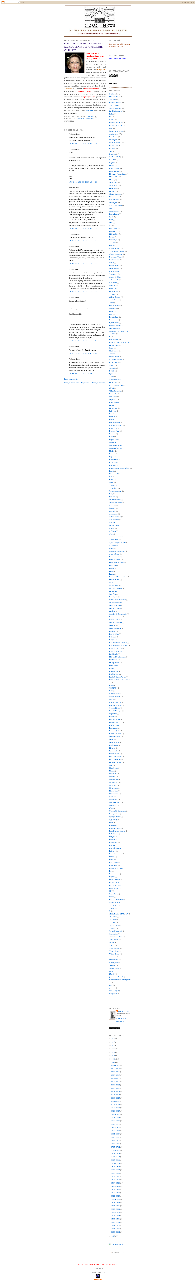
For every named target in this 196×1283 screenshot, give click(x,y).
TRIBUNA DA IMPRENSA (118, 914)
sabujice (111, 365)
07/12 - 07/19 (115, 1144)
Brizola (111, 574)
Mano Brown (113, 768)
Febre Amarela (114, 320)
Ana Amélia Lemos (115, 205)
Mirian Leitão (113, 788)
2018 (113, 1039)
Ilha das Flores (114, 725)
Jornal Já (112, 739)
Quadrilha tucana (114, 248)
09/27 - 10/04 (115, 1108)
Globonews (113, 283)
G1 (110, 225)
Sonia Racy (113, 485)
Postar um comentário (71, 379)
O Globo (112, 160)
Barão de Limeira (114, 560)
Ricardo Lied (113, 474)
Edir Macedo (113, 654)
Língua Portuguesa (115, 762)
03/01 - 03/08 (115, 1206)
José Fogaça (113, 202)
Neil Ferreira (113, 799)
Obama (111, 808)
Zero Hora (112, 99)
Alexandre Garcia (115, 379)
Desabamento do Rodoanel (118, 642)
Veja (110, 151)
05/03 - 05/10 (115, 1176)
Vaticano (112, 942)
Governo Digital (114, 708)
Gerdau (111, 699)
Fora (110, 414)
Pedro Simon (113, 834)
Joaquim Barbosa (114, 736)
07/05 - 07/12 (115, 1147)
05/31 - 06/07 (115, 1163)
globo (111, 128)
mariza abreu (113, 514)
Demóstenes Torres (115, 257)
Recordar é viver (114, 874)
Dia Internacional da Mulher (118, 645)
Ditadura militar (114, 260)
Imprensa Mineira (115, 325)
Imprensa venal (114, 145)
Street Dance (113, 905)
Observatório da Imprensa (117, 811)
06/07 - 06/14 (115, 1160)
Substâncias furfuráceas (116, 251)
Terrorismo (112, 354)
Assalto (111, 548)
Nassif (111, 796)
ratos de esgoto (114, 991)
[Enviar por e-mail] (65, 121)
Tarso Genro (113, 274)
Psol (110, 871)
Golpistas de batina (115, 705)
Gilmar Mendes (114, 200)
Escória (111, 237)
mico (110, 985)
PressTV (112, 859)
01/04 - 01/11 (115, 1232)
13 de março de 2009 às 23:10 (83, 264)
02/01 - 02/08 (115, 1219)
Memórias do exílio (115, 448)
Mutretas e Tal (113, 794)
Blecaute (112, 568)
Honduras (112, 434)
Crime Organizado (115, 628)
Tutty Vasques (113, 939)
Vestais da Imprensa (115, 502)
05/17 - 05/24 (115, 1170)
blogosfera (112, 154)
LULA (111, 180)
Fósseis (111, 685)
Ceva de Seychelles (115, 602)
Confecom (112, 611)
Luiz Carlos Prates (115, 759)
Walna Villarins (114, 948)
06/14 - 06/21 (115, 1157)
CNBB (111, 388)
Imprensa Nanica (114, 731)
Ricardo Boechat (114, 879)
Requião (112, 877)
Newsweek (112, 805)
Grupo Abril (113, 428)
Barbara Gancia (114, 557)
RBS (110, 117)
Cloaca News (123, 1011)
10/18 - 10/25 (115, 1098)
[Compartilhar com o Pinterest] (73, 121)
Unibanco (112, 497)
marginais (112, 511)
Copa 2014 (112, 399)
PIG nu (111, 822)
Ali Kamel (112, 242)
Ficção (111, 668)
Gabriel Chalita (114, 694)
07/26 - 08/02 (115, 1137)
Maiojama (112, 442)
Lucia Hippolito (114, 754)
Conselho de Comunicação (118, 614)
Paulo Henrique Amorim (117, 831)
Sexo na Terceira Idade (116, 899)
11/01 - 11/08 (115, 1091)
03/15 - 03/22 (115, 1199)
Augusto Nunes (114, 554)
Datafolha (112, 631)
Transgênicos (113, 934)
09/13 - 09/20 (115, 1114)
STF (110, 477)
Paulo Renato (113, 137)
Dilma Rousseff (114, 168)
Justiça (111, 208)
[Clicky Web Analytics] (98, 1280)
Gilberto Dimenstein (115, 425)
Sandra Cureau (114, 894)
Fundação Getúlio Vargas (117, 677)
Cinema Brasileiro (115, 194)
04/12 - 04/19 (115, 1186)
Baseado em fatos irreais (117, 562)
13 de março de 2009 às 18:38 (83, 182)
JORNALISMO (114, 157)
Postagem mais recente (71, 383)
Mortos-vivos (113, 791)
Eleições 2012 (113, 234)
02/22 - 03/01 (115, 1209)
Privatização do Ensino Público (119, 468)
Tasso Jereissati (114, 925)
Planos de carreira (115, 848)
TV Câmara (113, 919)
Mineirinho (112, 785)
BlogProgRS (113, 231)
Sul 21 (111, 217)
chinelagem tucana (115, 108)
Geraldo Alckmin (114, 696)
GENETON (113, 688)
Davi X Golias (114, 634)
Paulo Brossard (114, 339)
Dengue (111, 640)
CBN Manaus (113, 585)
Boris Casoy (113, 188)
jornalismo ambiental (116, 977)
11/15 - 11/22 (115, 1085)
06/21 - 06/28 (115, 1153)
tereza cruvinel (114, 525)
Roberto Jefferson (115, 885)
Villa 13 (111, 945)
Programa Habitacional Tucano (119, 342)
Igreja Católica (114, 323)
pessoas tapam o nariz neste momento (98, 1265)
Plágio (111, 457)
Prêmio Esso (113, 865)
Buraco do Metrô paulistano (118, 577)
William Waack (114, 356)
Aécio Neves (113, 185)
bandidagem (113, 140)
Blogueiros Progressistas (117, 174)
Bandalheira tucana (115, 111)
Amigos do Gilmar (115, 277)
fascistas (112, 148)
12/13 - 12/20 (115, 1072)
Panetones (112, 825)
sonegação (112, 368)
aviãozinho (112, 957)
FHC (110, 314)
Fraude (111, 419)
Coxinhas (112, 625)
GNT (111, 691)
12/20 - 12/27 (115, 1068)
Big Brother (113, 565)
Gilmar (111, 262)
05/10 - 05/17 (115, 1173)
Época (111, 374)
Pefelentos (112, 839)
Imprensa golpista (115, 102)
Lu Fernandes (113, 751)
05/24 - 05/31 (115, 1166)
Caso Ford (112, 594)
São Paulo (112, 908)
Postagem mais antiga (99, 383)
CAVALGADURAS (116, 385)
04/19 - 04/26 (115, 1183)
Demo (111, 311)
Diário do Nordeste (115, 651)
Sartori (111, 479)
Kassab (111, 437)
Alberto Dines (113, 539)
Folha (111, 114)
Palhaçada (112, 288)
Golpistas (112, 285)
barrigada (112, 508)
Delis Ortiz (112, 637)
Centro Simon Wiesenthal (117, 600)
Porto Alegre (113, 240)
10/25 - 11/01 (115, 1095)
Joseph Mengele (114, 328)
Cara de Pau (113, 394)
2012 (113, 1052)
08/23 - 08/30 (115, 1124)
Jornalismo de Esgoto (116, 131)
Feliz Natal (112, 411)
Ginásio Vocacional (115, 702)
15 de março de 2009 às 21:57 (83, 341)
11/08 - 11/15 (115, 1088)
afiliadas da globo (115, 297)
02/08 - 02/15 (115, 1215)
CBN (111, 582)
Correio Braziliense (115, 622)
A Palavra (112, 531)
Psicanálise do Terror (116, 868)
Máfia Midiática (114, 211)
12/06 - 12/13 (115, 1075)
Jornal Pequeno (114, 742)
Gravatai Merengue (115, 711)
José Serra (112, 94)
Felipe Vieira (113, 665)
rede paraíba (113, 993)
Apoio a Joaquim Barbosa (117, 542)
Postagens (115, 1252)
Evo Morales (113, 660)
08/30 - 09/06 (115, 1121)
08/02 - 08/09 (115, 1134)
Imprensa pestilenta (115, 122)
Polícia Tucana (114, 214)
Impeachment (113, 728)
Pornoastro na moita (115, 854)
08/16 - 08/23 (115, 1127)
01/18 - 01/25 (115, 1225)
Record (111, 471)
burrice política (114, 962)
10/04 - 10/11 (115, 1104)
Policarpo (112, 851)
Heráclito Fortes (114, 431)
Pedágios (112, 837)
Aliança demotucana (115, 254)
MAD (111, 765)
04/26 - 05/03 (115, 1180)
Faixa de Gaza (113, 317)
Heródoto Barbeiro (115, 722)
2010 (113, 1059)
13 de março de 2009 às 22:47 (83, 241)
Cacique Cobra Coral (116, 588)
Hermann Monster (115, 719)
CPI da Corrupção (115, 391)
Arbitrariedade (114, 545)
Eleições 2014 (113, 177)
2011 (113, 1055)
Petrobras (112, 454)
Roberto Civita (114, 882)
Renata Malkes (114, 345)
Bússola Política (114, 580)
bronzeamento (113, 959)
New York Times (114, 802)
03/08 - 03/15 (115, 1202)
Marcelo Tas (113, 774)
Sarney (111, 897)
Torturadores (113, 488)
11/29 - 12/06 (115, 1078)
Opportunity (113, 819)
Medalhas (112, 776)
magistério (112, 162)
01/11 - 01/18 (115, 1229)
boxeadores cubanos (115, 359)
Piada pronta (113, 842)
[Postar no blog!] (67, 121)
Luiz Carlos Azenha (115, 756)
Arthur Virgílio (114, 280)
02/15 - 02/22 (115, 1212)
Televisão (112, 928)
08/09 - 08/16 (115, 1130)
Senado (111, 482)
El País (111, 405)
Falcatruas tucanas (115, 171)
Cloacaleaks (113, 308)
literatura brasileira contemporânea (120, 980)
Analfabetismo (114, 134)
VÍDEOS (112, 294)
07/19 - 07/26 (115, 1140)
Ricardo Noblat (114, 197)
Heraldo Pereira (114, 265)
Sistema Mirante (114, 902)
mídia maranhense (115, 517)
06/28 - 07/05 (115, 1150)
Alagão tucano (114, 300)
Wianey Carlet (114, 951)
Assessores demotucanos (117, 551)
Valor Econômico (115, 499)
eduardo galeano (114, 968)
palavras (112, 988)
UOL (111, 494)
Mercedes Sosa (114, 779)
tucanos (78, 118)
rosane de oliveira (114, 142)
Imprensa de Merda (115, 125)
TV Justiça (112, 922)
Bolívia (111, 571)
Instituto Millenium (115, 734)
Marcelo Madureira (115, 445)
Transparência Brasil (115, 937)
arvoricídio (112, 505)
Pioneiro (112, 845)
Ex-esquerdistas (114, 662)
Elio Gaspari (113, 408)
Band (111, 220)
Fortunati (112, 417)
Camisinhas (113, 591)
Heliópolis (112, 716)
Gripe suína (113, 714)
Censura (112, 191)
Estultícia (112, 245)
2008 (113, 1236)
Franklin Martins (114, 674)
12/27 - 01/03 (115, 1065)
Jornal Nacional (114, 268)
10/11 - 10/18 (115, 1101)
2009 (113, 1062)
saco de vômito (114, 519)
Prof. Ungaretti (114, 862)
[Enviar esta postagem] (96, 116)
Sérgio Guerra (113, 351)
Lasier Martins (114, 228)
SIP (110, 891)
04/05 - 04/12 (115, 1189)
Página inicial (85, 383)
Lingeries (112, 748)
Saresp (111, 348)
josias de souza (114, 362)
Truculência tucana (115, 491)
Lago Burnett (113, 439)
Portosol (112, 857)
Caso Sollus (113, 396)
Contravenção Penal (115, 617)
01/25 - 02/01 (115, 1222)
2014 (113, 1045)
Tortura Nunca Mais (115, 931)
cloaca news (113, 182)
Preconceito (113, 465)
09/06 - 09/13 (115, 1117)
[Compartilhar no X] (69, 121)
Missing (111, 451)
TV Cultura (113, 917)
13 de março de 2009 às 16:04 (83, 143)
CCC (111, 222)
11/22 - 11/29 (115, 1081)
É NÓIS (112, 371)
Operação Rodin (114, 814)
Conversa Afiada (114, 620)
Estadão (111, 165)
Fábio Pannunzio (114, 422)
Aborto (111, 534)
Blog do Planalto (114, 305)
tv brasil (111, 528)
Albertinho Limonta (115, 537)
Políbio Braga (113, 459)
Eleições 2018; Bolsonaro (117, 657)
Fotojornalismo (114, 671)
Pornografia (113, 462)
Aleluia (111, 376)
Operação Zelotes (115, 816)
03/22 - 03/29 (115, 1196)
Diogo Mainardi (114, 402)
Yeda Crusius (88, 118)
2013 (113, 1049)
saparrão (112, 522)
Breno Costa (113, 382)
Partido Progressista (115, 828)
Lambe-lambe (113, 745)
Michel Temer (113, 782)
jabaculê (112, 974)
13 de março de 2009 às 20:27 (83, 228)
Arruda (111, 303)
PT (110, 336)
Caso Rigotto (113, 597)
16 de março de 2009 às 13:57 (83, 373)
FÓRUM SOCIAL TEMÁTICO (119, 680)
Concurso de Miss (115, 605)
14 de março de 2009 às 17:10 (83, 292)
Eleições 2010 (113, 97)
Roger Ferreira (114, 888)
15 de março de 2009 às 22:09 (83, 353)
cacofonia (112, 965)
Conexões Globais (115, 608)
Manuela (112, 771)
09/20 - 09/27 (115, 1111)
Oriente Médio (114, 271)
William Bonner (114, 954)
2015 (113, 1042)
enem (111, 971)
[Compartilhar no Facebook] (71, 121)
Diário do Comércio (115, 648)
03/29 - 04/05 (115, 1193)
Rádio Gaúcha (114, 291)
